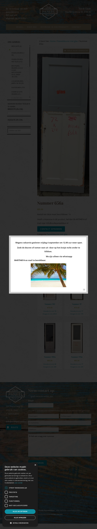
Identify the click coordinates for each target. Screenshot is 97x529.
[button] (20, 523)
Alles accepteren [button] (20, 511)
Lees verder (18, 483)
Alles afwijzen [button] (20, 518)
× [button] (35, 465)
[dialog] (20, 494)
